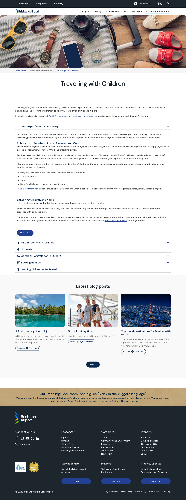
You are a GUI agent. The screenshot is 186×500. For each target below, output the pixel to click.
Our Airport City (149, 444)
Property (58, 3)
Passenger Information (158, 11)
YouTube (27, 438)
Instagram (22, 438)
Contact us (24, 444)
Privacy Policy (126, 491)
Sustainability (147, 447)
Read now (116, 481)
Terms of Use (153, 491)
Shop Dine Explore (132, 11)
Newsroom (106, 453)
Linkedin (37, 438)
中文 (160, 3)
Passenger (24, 3)
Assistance (113, 491)
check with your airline (116, 220)
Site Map (167, 491)
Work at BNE (107, 450)
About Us (145, 437)
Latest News (147, 450)
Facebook (17, 438)
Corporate (41, 3)
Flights (85, 11)
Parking (97, 11)
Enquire (145, 453)
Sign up (76, 481)
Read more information (28, 188)
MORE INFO (25, 233)
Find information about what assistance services (73, 116)
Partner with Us (109, 447)
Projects (105, 444)
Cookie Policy (140, 491)
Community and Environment (115, 440)
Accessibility (145, 3)
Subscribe (155, 481)
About (104, 437)
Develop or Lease (149, 440)
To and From (112, 11)
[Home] (27, 11)
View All (93, 364)
